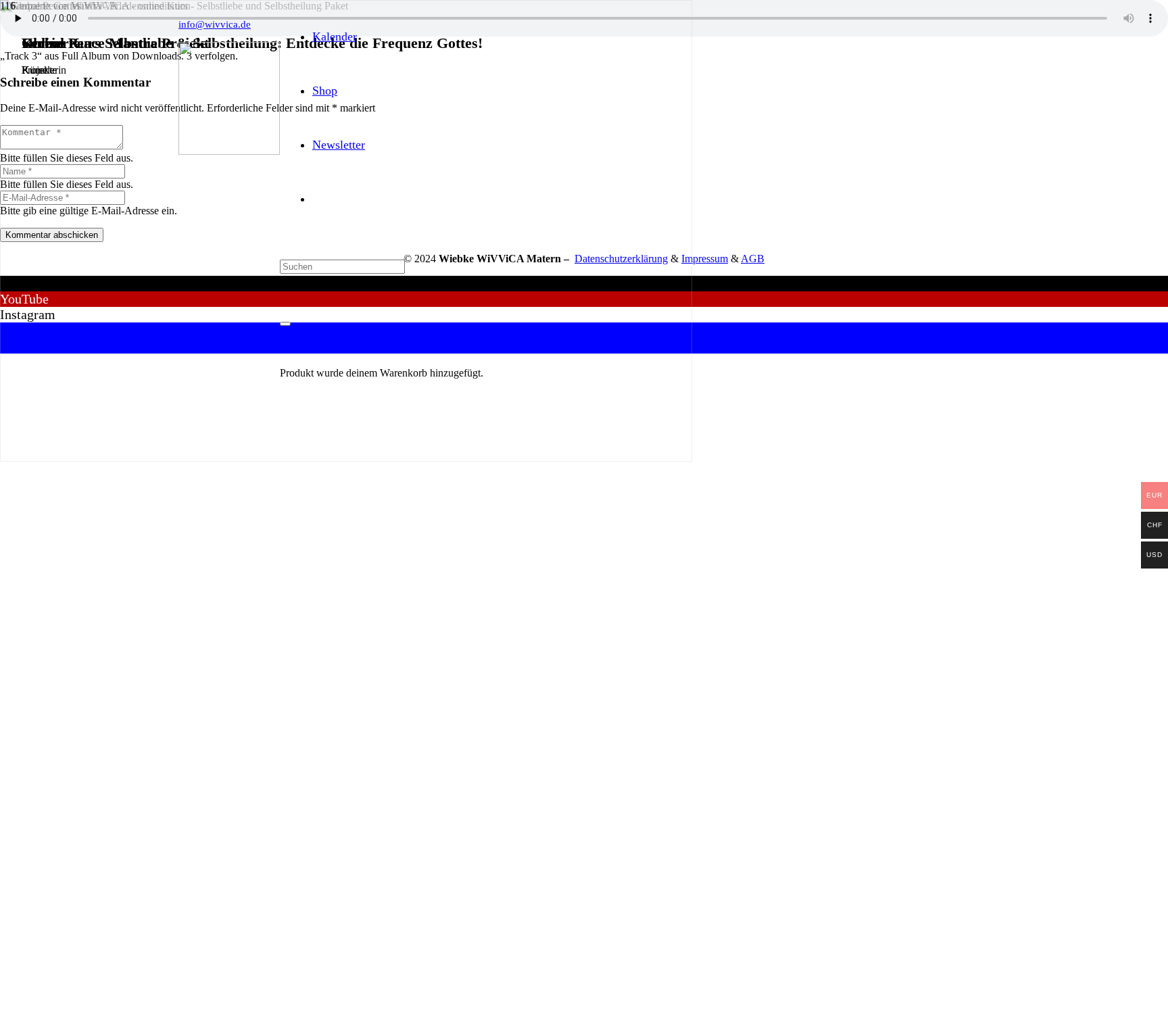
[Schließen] (285, 324)
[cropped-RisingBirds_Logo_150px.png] (229, 151)
